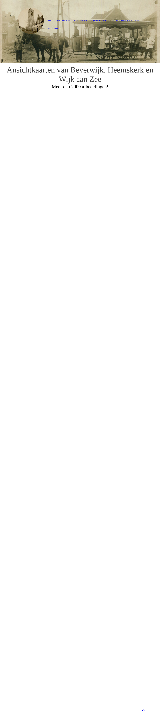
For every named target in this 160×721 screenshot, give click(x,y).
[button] (143, 710)
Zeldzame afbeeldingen (123, 20)
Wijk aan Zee (97, 20)
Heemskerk (79, 20)
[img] (31, 21)
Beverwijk (62, 20)
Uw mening (53, 29)
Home (50, 20)
